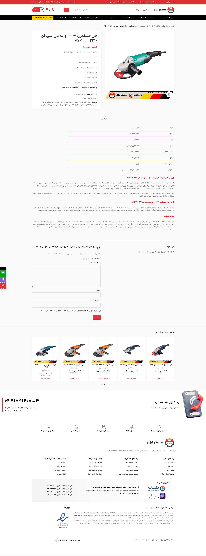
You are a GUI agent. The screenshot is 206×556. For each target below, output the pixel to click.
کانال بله (63, 462)
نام (99, 290)
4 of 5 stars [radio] (83, 259)
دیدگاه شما (96, 263)
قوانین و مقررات (96, 462)
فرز (152, 26)
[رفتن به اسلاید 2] (101, 384)
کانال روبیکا (61, 466)
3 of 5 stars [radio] (85, 259)
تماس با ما (170, 470)
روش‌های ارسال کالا (95, 474)
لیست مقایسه (133, 466)
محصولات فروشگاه (167, 474)
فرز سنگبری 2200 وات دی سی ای (71, 105)
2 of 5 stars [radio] (87, 259)
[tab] (103, 117)
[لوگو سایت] (164, 10)
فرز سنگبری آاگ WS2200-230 (103, 364)
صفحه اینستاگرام (59, 470)
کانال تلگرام (61, 474)
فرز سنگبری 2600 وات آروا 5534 (131, 364)
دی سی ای (58, 102)
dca (76, 102)
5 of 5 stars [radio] (81, 259)
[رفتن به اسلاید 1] (104, 384)
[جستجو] (66, 10)
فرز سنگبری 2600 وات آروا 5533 (160, 364)
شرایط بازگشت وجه (95, 466)
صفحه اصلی (170, 462)
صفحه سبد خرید (132, 470)
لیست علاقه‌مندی (132, 462)
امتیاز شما (96, 259)
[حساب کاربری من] (58, 10)
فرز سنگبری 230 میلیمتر (49, 105)
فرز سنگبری (144, 26)
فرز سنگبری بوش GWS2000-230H (45, 365)
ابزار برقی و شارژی (162, 26)
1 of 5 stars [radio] (88, 259)
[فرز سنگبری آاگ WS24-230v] (74, 351)
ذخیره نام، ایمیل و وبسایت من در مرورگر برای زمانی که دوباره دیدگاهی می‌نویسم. (69, 310)
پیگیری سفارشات (37, 2)
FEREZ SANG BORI (85, 102)
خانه (172, 26)
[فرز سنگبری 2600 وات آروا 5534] (132, 351)
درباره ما (171, 466)
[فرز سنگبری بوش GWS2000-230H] (46, 351)
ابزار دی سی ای (68, 102)
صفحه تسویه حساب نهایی (128, 474)
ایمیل (98, 300)
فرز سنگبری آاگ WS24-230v (74, 364)
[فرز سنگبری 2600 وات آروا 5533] (160, 351)
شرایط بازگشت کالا (95, 470)
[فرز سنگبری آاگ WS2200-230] (103, 351)
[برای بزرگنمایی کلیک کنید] (169, 94)
